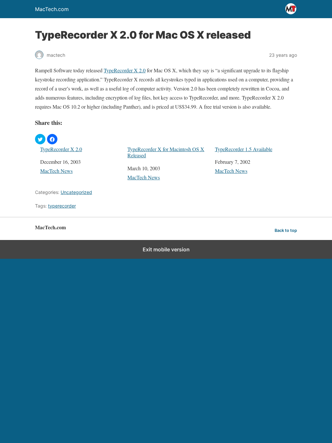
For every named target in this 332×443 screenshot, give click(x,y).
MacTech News (56, 170)
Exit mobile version (166, 249)
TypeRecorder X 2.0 (125, 70)
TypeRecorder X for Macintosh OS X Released (165, 152)
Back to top (286, 230)
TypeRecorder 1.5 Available (243, 149)
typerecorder (62, 206)
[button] (40, 139)
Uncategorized (76, 192)
